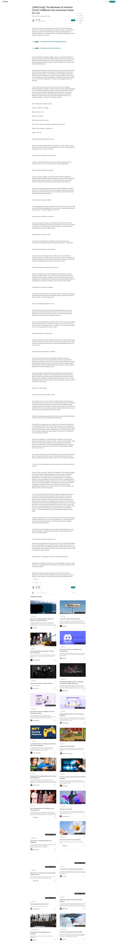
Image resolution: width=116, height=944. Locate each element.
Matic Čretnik (64, 908)
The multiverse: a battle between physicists (71, 869)
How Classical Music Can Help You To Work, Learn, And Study (42, 651)
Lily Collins (35, 627)
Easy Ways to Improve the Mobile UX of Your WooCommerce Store (42, 712)
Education (62, 866)
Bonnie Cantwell (36, 785)
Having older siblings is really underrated (41, 683)
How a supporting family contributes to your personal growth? (42, 809)
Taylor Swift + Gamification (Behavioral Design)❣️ (40, 841)
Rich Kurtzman (36, 880)
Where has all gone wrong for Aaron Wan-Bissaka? (71, 900)
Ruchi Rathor (35, 817)
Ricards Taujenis (36, 908)
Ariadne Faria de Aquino (67, 753)
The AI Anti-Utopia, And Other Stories (70, 618)
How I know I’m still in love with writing (70, 839)
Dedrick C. (64, 939)
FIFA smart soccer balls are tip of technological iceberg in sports (43, 873)
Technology (63, 616)
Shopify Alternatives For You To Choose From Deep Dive (72, 714)
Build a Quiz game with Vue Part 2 (39, 904)
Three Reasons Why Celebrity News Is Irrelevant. (40, 933)
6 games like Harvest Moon (67, 746)
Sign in (106, 1)
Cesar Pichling (36, 849)
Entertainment (35, 579)
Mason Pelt (64, 626)
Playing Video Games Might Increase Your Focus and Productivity (43, 776)
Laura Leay (64, 876)
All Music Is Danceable (66, 809)
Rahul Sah (64, 658)
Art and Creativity (64, 929)
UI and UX (62, 774)
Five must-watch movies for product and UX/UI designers (72, 777)
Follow (73, 20)
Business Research (34, 929)
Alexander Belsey (36, 660)
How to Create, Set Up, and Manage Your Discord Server (71, 650)
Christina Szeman (65, 816)
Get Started (112, 1)
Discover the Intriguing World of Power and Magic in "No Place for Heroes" (42, 619)
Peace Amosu (35, 688)
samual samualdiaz (37, 752)
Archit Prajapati (36, 720)
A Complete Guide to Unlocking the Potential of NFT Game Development (43, 744)
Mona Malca (64, 845)
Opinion (62, 897)
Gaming (62, 743)
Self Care (33, 648)
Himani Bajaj (64, 785)
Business (33, 805)
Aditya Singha (65, 690)
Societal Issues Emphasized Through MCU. (71, 932)
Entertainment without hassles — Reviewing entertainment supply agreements (71, 682)
